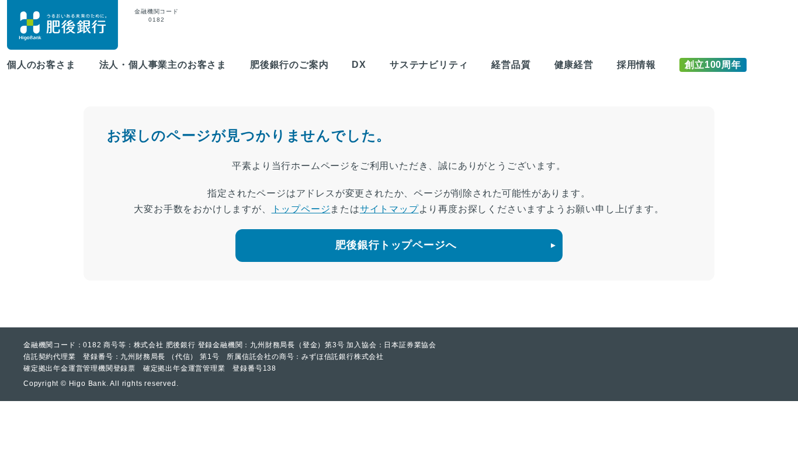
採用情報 (636, 65)
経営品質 (510, 65)
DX (359, 65)
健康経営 (574, 65)
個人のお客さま (41, 65)
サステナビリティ (429, 65)
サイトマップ (389, 209)
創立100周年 (713, 65)
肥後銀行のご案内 (289, 65)
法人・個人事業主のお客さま (163, 65)
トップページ (301, 209)
